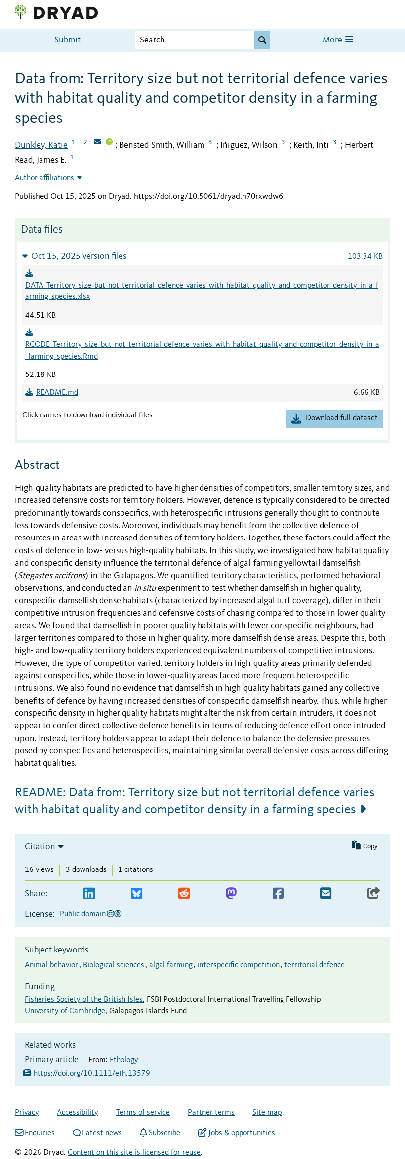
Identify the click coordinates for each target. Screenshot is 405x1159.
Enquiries (40, 1133)
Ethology (124, 1060)
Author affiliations (44, 178)
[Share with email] (325, 894)
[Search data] (262, 40)
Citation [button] (40, 846)
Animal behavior (51, 965)
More (333, 40)
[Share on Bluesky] (136, 894)
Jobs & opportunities (241, 1133)
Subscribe (164, 1133)
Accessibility (77, 1113)
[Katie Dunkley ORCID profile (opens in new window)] (109, 143)
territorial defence (314, 965)
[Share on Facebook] (278, 894)
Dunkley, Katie (41, 145)
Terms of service (143, 1113)
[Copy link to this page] (373, 894)
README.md (57, 393)
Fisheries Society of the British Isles (84, 1000)
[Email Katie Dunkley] (97, 143)
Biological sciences (113, 965)
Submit (67, 40)
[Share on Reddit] (184, 894)
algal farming (171, 965)
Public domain (83, 914)
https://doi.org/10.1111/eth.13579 (92, 1073)
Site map (267, 1113)
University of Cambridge (65, 1011)
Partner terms (211, 1113)
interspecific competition (239, 965)
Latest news (102, 1133)
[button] (202, 256)
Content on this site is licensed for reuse (134, 1153)
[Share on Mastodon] (231, 894)
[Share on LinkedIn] (89, 894)
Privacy (27, 1113)
